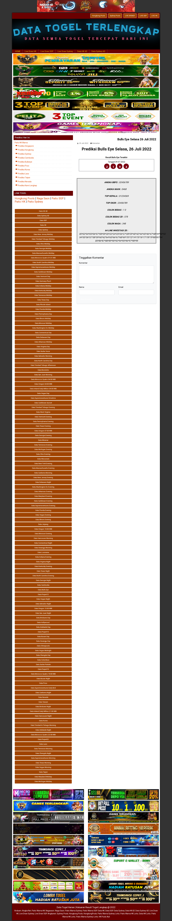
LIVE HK (154, 16)
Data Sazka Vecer (43, 351)
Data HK (43, 225)
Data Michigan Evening (43, 449)
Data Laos (43, 744)
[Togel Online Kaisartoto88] (48, 886)
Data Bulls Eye (43, 590)
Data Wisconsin (43, 459)
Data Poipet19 (43, 669)
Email (121, 287)
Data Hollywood (43, 622)
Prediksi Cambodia (25, 158)
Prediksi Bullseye (24, 162)
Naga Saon (43, 198)
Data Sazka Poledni (43, 664)
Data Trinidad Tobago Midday (43, 239)
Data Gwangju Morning (43, 548)
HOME (17, 51)
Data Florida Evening (43, 510)
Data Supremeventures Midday (43, 267)
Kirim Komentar (87, 299)
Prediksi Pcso (23, 166)
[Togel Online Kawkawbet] (48, 817)
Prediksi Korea (23, 170)
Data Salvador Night (43, 604)
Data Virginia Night (43, 562)
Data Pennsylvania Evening (43, 421)
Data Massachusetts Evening (43, 468)
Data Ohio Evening (43, 454)
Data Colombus (43, 660)
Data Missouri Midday (43, 323)
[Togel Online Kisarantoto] (86, 105)
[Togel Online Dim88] (86, 71)
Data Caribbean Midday (43, 272)
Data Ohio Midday (43, 244)
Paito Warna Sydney (73, 911)
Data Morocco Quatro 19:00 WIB (43, 674)
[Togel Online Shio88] (123, 886)
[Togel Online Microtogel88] (48, 795)
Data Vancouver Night (43, 716)
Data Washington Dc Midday (43, 328)
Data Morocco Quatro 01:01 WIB (43, 258)
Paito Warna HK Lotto (129, 914)
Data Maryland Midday (43, 777)
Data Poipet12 (43, 594)
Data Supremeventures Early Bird (43, 688)
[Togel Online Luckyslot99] (123, 806)
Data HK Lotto (145, 914)
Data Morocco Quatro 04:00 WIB (43, 379)
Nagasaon (50, 911)
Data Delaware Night (43, 482)
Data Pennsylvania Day (43, 314)
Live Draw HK (30, 51)
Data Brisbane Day (43, 618)
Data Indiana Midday (43, 286)
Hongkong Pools (98, 16)
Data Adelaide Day (43, 627)
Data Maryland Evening (43, 496)
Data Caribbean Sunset (43, 403)
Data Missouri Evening (43, 534)
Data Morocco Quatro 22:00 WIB (43, 735)
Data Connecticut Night (43, 543)
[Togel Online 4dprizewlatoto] (48, 875)
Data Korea (43, 721)
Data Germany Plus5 (43, 281)
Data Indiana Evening (43, 557)
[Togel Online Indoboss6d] (123, 795)
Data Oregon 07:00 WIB (43, 431)
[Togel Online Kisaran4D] (86, 94)
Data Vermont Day (43, 276)
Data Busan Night (43, 679)
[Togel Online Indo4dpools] (48, 897)
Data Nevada (43, 697)
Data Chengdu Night (43, 753)
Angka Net (26, 911)
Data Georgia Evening (43, 435)
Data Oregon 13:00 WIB (43, 608)
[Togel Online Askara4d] (48, 840)
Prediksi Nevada (24, 182)
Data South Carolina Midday (43, 262)
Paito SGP (58, 198)
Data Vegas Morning (43, 767)
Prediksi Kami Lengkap (27, 185)
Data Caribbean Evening (43, 501)
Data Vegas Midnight (43, 650)
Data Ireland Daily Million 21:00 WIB (43, 711)
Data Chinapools (43, 646)
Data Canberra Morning (43, 473)
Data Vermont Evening (43, 417)
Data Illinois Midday (43, 318)
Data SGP (43, 220)
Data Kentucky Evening (43, 566)
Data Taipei (43, 772)
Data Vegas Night (43, 599)
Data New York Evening (43, 464)
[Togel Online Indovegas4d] (123, 897)
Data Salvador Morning (43, 356)
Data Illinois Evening (43, 520)
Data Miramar (43, 440)
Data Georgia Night (43, 580)
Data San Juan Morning (43, 375)
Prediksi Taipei (23, 177)
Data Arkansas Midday (43, 342)
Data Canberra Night (43, 693)
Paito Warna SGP (90, 911)
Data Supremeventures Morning (43, 758)
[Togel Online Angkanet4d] (123, 863)
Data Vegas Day (43, 393)
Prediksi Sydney (24, 154)
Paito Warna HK (38, 911)
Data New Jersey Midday (43, 234)
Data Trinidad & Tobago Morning (43, 725)
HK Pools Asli (104, 917)
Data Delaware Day (43, 337)
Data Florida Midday (43, 309)
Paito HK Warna (21, 143)
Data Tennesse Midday (43, 295)
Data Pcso (43, 683)
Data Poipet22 (43, 739)
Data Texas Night (43, 571)
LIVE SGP (143, 16)
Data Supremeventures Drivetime (43, 398)
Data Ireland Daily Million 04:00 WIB (43, 389)
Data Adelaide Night (43, 730)
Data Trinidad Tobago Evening (43, 407)
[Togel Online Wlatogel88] (48, 863)
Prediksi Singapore (25, 146)
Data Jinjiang (43, 524)
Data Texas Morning (43, 763)
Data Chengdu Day (43, 655)
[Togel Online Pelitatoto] (86, 116)
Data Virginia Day (43, 347)
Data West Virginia (43, 412)
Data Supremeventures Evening (43, 506)
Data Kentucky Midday (43, 291)
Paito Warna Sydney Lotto (109, 914)
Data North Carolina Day (43, 361)
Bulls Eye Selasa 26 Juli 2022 (136, 139)
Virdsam (17, 911)
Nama (81, 287)
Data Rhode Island (43, 305)
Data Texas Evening (43, 426)
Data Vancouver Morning (43, 538)
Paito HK (20, 201)
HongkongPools (90, 914)
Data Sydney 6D (98, 51)
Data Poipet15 (43, 632)
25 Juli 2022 (83, 143)
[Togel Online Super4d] (86, 82)
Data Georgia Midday (43, 248)
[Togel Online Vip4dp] (123, 817)
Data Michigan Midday (43, 781)
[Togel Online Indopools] (123, 875)
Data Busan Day (43, 637)
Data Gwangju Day (43, 641)
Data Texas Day (43, 300)
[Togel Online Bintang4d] (48, 852)
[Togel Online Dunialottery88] (123, 829)
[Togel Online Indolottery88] (123, 852)
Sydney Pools (115, 16)
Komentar (96, 143)
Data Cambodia (43, 585)
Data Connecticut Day (43, 333)
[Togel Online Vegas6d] (48, 829)
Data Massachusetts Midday (43, 253)
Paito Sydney (35, 201)
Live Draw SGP (47, 51)
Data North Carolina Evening (43, 576)
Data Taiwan (43, 702)
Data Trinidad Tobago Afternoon (43, 365)
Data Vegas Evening (43, 515)
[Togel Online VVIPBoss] (86, 59)
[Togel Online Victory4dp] (48, 806)
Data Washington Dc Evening (43, 487)
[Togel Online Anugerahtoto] (123, 840)
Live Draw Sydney (65, 51)
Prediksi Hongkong (25, 150)
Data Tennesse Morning (43, 749)
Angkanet (52, 914)
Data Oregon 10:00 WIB (43, 529)
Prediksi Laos (23, 174)
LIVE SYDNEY (130, 16)
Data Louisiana (43, 552)
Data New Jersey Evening (43, 477)
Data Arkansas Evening (43, 491)
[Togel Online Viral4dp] (86, 128)
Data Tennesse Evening (43, 445)
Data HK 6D (82, 51)
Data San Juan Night (43, 613)
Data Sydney (43, 230)
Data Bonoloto (43, 370)
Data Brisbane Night (43, 707)
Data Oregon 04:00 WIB (43, 384)
